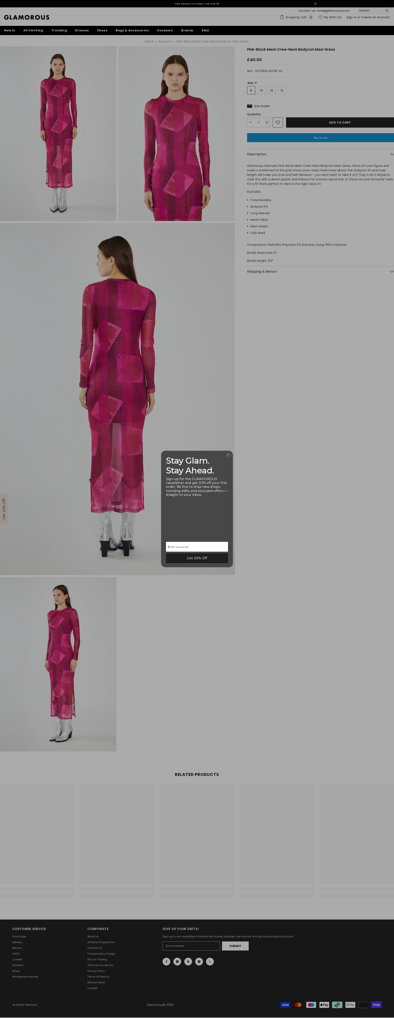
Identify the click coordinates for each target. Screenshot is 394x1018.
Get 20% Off (197, 558)
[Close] (228, 454)
